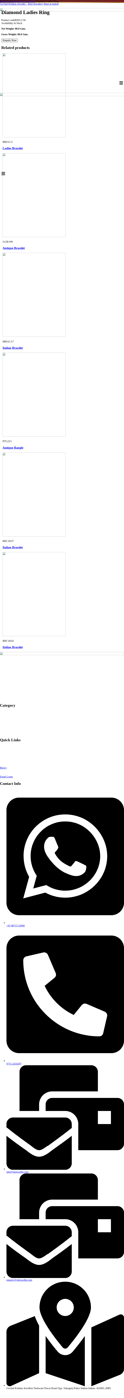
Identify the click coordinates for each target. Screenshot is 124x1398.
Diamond (5, 721)
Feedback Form (8, 750)
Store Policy (6, 764)
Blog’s (3, 767)
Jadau (3, 724)
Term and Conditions (10, 761)
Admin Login (7, 773)
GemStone (5, 730)
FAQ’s (3, 770)
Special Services (8, 715)
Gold (2, 712)
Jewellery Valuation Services (14, 755)
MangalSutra (6, 727)
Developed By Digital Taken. (85, 1394)
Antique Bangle (13, 447)
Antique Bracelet (14, 248)
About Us (5, 747)
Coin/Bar (4, 733)
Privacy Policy (7, 758)
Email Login (6, 776)
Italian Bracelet (13, 348)
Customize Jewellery (10, 753)
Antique (4, 718)
